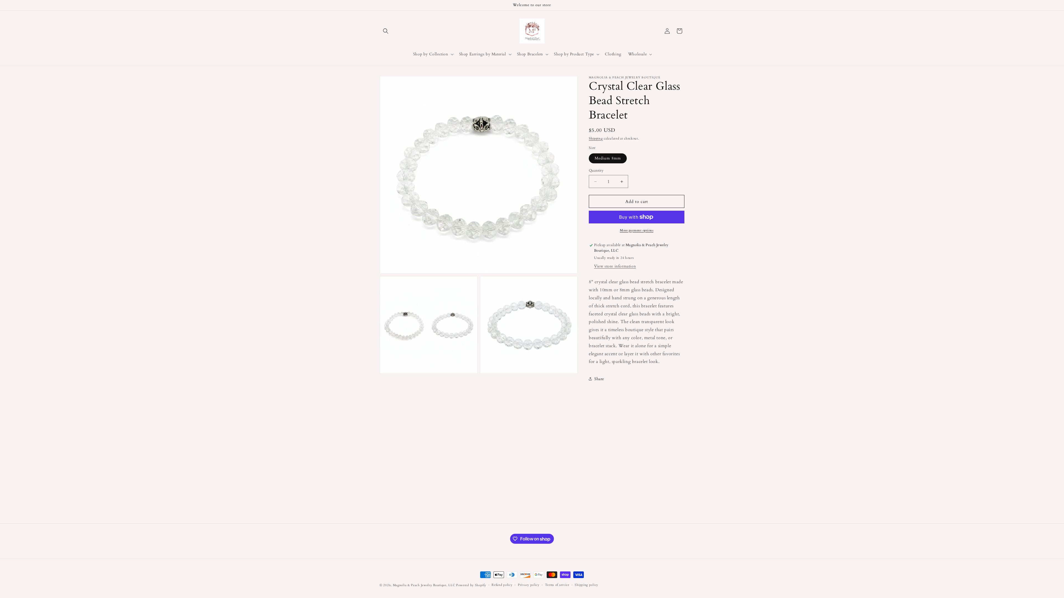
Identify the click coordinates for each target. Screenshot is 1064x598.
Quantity (596, 170)
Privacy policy (528, 585)
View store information (615, 266)
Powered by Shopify (471, 585)
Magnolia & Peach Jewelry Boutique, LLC (424, 585)
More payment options (636, 230)
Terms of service (557, 585)
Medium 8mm (608, 158)
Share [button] (599, 379)
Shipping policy (586, 585)
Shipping (596, 138)
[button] (386, 31)
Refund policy (502, 585)
